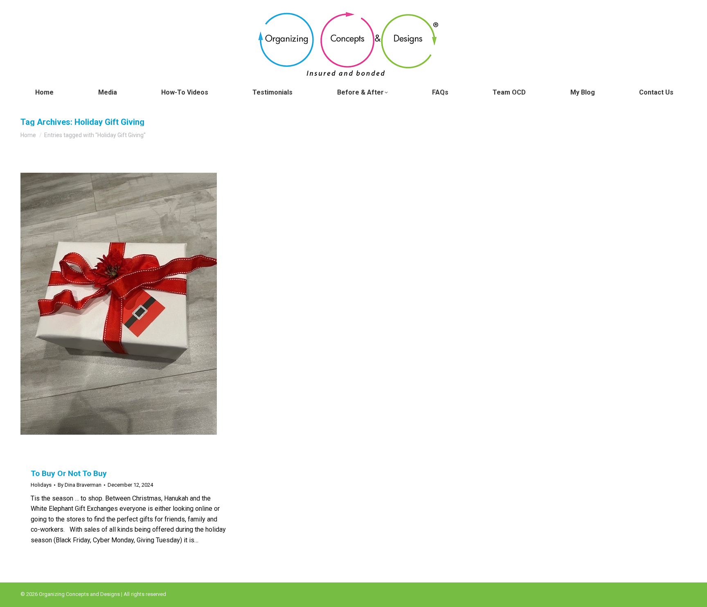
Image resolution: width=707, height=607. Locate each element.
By (79, 485)
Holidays (41, 485)
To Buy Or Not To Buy (69, 473)
